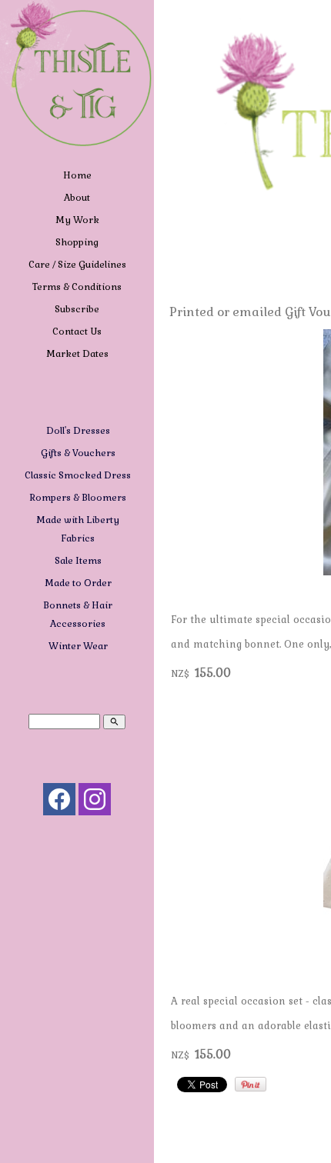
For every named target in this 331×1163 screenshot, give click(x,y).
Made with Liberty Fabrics (77, 529)
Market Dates (77, 354)
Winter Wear (78, 646)
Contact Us (77, 331)
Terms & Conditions (77, 287)
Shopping (77, 242)
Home (77, 175)
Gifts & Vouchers (78, 453)
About (77, 198)
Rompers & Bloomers (78, 498)
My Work (77, 220)
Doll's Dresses (78, 431)
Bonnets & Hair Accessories (77, 614)
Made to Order (78, 583)
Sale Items (78, 561)
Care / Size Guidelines (77, 264)
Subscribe (77, 309)
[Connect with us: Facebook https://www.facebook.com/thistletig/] (59, 803)
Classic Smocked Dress (78, 475)
